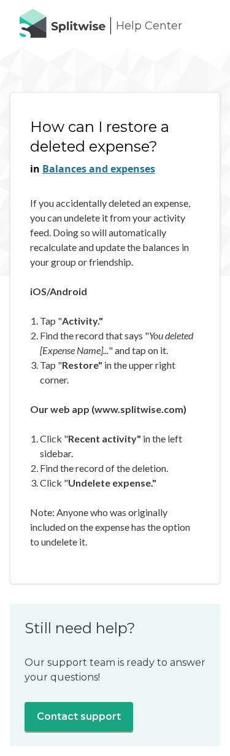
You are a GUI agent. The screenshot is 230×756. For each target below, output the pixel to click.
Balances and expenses (98, 169)
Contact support (79, 716)
